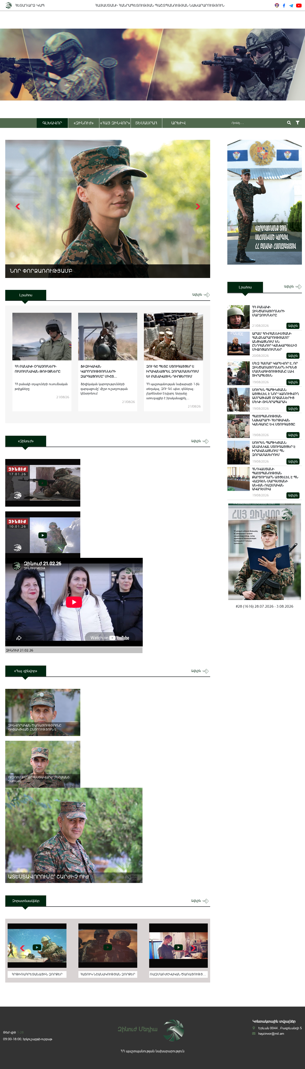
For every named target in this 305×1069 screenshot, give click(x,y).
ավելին (197, 294)
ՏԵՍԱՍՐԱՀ (146, 123)
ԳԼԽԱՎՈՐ (52, 123)
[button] (197, 206)
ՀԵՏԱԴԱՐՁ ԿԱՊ (30, 5)
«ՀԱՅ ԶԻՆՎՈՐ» (115, 123)
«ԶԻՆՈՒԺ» (84, 123)
